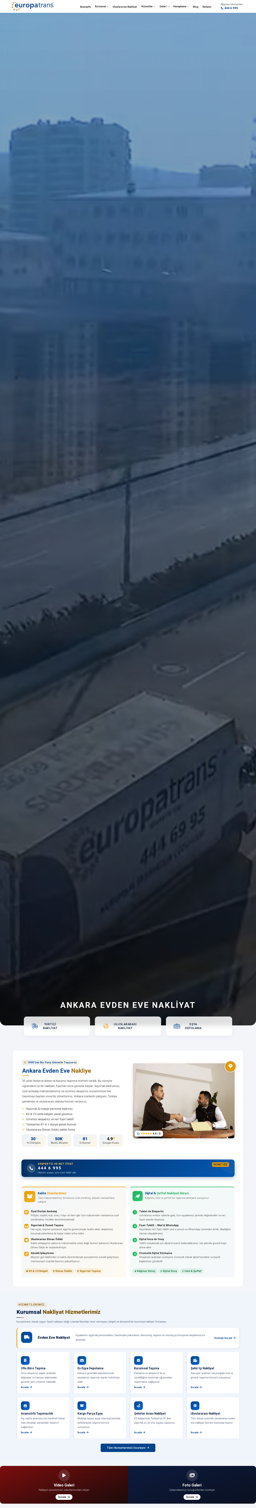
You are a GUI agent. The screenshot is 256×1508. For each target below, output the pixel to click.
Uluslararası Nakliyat (125, 6)
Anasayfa (85, 6)
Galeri (163, 6)
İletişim (207, 6)
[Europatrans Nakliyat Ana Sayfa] (32, 6)
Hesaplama (179, 6)
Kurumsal (100, 6)
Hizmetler (147, 6)
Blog (195, 6)
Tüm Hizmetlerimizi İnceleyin (126, 1447)
